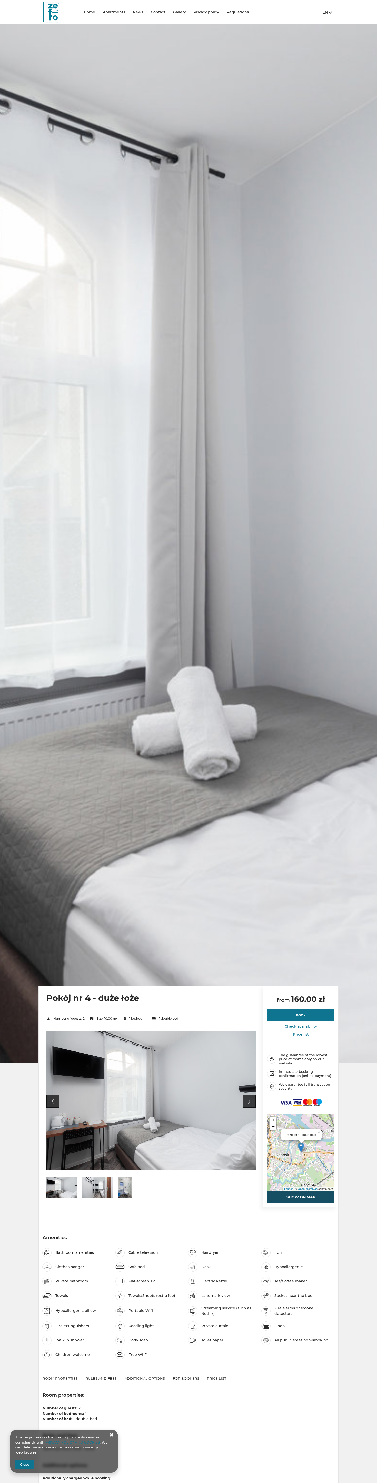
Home (89, 12)
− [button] (273, 1126)
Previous (52, 1101)
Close (24, 1464)
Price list (301, 1034)
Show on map (300, 1197)
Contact (158, 12)
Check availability (301, 1026)
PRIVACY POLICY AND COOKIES (72, 1442)
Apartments (114, 12)
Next (249, 1101)
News (138, 12)
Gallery (179, 12)
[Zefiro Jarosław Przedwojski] (59, 12)
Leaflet (288, 1189)
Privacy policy (206, 12)
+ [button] (273, 1120)
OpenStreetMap (308, 1189)
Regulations (238, 12)
